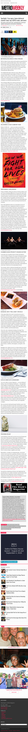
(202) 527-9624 (4, 707)
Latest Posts (8, 567)
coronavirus (16, 526)
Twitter (2, 713)
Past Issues (10, 730)
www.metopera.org (5, 100)
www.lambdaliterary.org (6, 230)
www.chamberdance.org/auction (8, 289)
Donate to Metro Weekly (5, 2)
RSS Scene (9, 718)
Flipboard (3, 714)
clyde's (12, 526)
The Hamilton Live (4, 529)
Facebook (3, 712)
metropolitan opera (5, 527)
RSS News (3, 718)
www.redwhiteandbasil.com (7, 395)
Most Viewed (3, 567)
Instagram (3, 717)
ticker (9, 529)
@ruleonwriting (19, 25)
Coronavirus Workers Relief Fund (9, 445)
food (25, 526)
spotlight (18, 527)
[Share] (6, 32)
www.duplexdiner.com (6, 389)
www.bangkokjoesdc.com (7, 358)
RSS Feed (18, 730)
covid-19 (21, 526)
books (18, 524)
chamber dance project (5, 526)
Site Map (14, 730)
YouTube (3, 715)
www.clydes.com (14, 151)
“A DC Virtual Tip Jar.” (17, 477)
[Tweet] (11, 32)
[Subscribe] (15, 32)
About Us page (4, 708)
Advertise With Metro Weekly (6, 0)
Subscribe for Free (13, 2)
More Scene (14, 692)
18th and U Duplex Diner (11, 524)
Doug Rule (4, 25)
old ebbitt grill (12, 527)
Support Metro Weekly (4, 730)
